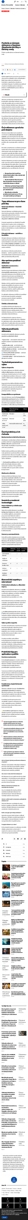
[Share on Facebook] (5, 69)
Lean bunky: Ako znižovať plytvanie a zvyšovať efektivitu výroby (17, 976)
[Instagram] (14, 847)
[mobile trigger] (25, 1)
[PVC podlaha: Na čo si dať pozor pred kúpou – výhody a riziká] (6, 960)
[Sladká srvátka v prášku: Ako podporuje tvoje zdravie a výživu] (6, 968)
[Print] (15, 69)
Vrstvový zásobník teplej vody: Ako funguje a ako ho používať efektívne (16, 950)
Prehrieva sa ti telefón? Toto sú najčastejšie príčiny (18, 866)
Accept (4, 1217)
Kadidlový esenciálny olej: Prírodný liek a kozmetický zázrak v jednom (17, 931)
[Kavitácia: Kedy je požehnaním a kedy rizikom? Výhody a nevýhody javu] (6, 942)
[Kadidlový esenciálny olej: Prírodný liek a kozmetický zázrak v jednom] (6, 932)
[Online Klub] (3, 1)
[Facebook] (8, 1200)
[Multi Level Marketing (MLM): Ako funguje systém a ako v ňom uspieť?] (6, 923)
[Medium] (14, 853)
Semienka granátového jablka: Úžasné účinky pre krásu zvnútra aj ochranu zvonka (18, 875)
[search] (15, 1)
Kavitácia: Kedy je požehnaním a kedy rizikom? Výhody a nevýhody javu (17, 941)
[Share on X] (8, 69)
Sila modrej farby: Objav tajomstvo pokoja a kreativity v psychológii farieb (17, 893)
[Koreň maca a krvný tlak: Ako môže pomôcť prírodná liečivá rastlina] (6, 994)
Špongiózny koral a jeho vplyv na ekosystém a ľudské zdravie (18, 884)
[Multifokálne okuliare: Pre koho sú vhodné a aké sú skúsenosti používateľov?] (6, 904)
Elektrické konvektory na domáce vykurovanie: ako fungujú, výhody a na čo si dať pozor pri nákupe (9, 1109)
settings (17, 1214)
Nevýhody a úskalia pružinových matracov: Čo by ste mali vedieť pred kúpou (12, 194)
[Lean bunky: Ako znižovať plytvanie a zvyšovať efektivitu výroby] (6, 977)
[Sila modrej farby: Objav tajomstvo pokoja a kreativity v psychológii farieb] (6, 894)
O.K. (5, 73)
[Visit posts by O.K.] (2, 73)
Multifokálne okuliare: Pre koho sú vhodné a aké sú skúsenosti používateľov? (17, 903)
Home (3, 8)
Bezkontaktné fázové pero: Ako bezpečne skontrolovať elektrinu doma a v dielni (13, 181)
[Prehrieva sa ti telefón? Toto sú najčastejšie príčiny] (6, 867)
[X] (14, 844)
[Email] (10, 69)
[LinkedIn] (14, 850)
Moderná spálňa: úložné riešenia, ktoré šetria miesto (9, 1134)
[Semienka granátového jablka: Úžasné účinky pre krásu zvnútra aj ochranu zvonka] (6, 876)
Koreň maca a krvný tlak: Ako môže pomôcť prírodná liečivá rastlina (18, 993)
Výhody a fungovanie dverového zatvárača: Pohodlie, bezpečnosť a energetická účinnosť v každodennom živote (9, 1122)
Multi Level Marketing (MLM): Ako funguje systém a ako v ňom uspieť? (17, 922)
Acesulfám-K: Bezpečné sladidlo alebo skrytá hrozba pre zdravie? (18, 985)
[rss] (14, 856)
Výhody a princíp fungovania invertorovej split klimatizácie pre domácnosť (13, 187)
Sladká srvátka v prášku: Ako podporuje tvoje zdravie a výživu (18, 967)
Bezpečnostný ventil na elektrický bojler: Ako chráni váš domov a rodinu (14, 175)
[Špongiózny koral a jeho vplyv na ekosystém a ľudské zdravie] (6, 885)
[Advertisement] (14, 27)
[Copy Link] (12, 69)
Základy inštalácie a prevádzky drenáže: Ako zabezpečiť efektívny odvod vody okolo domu (9, 1096)
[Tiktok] (8, 1206)
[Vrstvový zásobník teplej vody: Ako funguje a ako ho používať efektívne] (6, 951)
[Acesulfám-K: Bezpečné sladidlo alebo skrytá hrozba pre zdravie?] (6, 986)
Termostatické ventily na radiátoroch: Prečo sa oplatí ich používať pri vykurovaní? (18, 912)
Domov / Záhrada (10, 8)
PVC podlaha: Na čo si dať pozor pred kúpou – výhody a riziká (18, 959)
